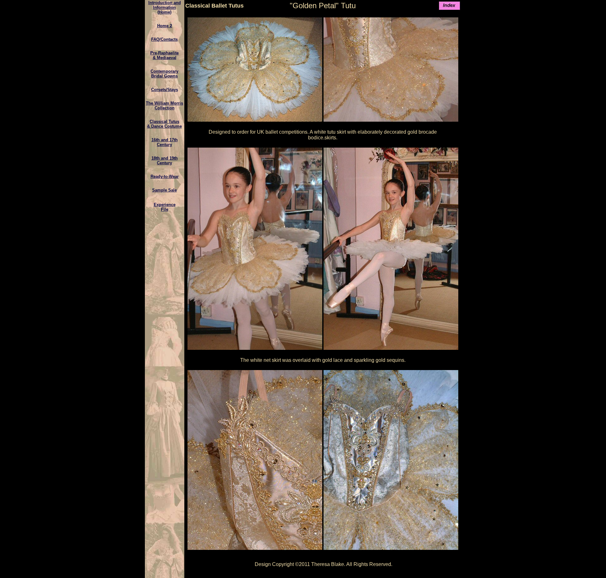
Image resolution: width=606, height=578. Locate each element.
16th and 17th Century (165, 142)
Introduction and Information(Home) (164, 7)
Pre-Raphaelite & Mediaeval (164, 55)
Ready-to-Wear (165, 176)
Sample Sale (164, 190)
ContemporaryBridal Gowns (164, 73)
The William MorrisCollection (164, 105)
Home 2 (164, 25)
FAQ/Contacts (164, 39)
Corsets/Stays (164, 89)
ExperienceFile (164, 207)
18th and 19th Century (165, 160)
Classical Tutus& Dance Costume (164, 124)
